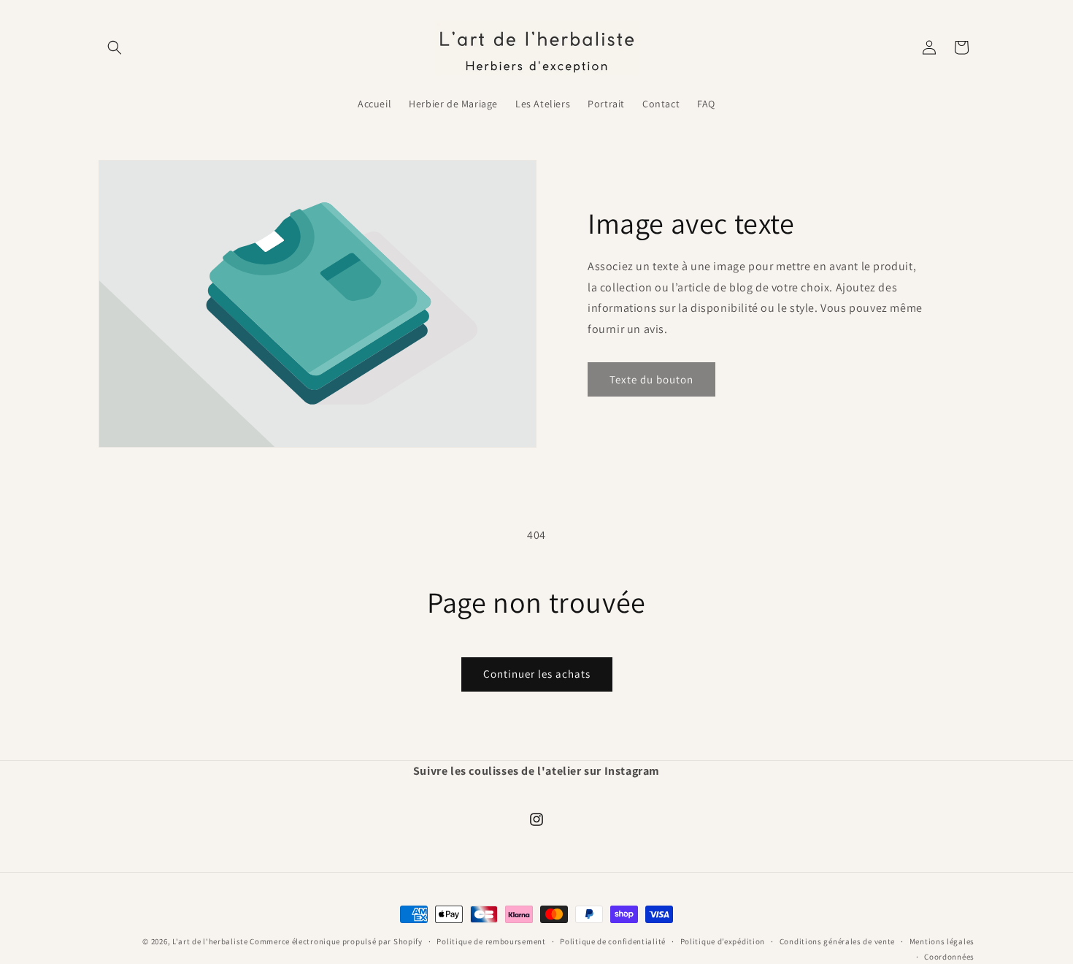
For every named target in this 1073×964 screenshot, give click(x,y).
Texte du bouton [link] (651, 379)
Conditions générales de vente (837, 941)
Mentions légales (941, 941)
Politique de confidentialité (613, 941)
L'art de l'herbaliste (210, 941)
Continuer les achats (537, 674)
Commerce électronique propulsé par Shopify (336, 941)
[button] (115, 47)
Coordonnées (949, 957)
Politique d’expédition (722, 941)
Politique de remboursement (490, 941)
